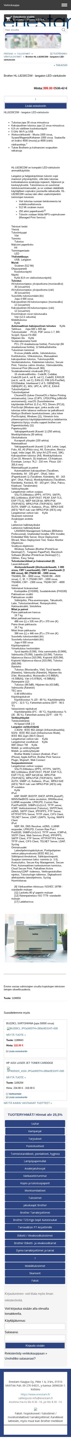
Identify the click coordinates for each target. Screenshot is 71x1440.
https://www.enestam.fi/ (35, 1394)
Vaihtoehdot (15, 1094)
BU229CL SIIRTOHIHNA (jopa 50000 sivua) (30, 1023)
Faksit (35, 1280)
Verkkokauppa (12, 5)
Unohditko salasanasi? (20, 1358)
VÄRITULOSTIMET (13, 57)
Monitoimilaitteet (35, 1190)
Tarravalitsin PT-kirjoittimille (35, 1227)
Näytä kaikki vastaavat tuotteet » (28, 1103)
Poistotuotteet (35, 1146)
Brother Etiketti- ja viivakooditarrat (35, 1243)
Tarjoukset (35, 1138)
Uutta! (35, 1123)
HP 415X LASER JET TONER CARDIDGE (29, 1063)
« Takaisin (60, 65)
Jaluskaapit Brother (35, 1205)
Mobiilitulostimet (35, 1266)
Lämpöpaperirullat (35, 1161)
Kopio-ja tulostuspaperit (35, 1183)
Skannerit (35, 1273)
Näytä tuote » (16, 1034)
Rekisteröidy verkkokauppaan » (26, 1353)
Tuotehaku (60, 53)
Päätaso (8, 54)
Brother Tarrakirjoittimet (35, 1212)
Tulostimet (23, 54)
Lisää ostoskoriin (18, 1051)
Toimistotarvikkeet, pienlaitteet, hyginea (35, 1154)
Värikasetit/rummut (35, 1176)
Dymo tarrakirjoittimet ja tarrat (35, 1250)
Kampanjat (35, 1131)
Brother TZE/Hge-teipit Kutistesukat (35, 1220)
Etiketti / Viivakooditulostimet (35, 1235)
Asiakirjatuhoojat (35, 1168)
